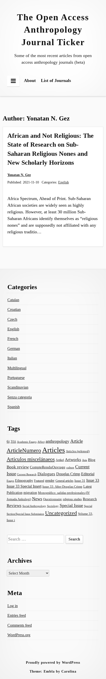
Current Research (26, 474)
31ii (13, 441)
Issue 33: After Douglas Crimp (62, 486)
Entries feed (16, 615)
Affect (41, 441)
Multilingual (16, 368)
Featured (39, 480)
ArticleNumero (24, 450)
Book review (18, 467)
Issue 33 (92, 480)
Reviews (14, 505)
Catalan (13, 300)
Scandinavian (17, 387)
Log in (12, 606)
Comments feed (19, 625)
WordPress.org (18, 635)
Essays (10, 480)
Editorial (87, 474)
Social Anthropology (34, 505)
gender (49, 480)
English (63, 182)
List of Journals (56, 80)
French (12, 339)
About (30, 80)
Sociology (53, 505)
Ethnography (24, 480)
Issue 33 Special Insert (24, 486)
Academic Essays (26, 441)
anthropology (57, 441)
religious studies (72, 499)
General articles (64, 480)
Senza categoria (19, 397)
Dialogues (46, 474)
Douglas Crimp (68, 474)
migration (30, 493)
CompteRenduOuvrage (47, 467)
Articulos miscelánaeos (31, 459)
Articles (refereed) (77, 451)
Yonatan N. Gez (19, 175)
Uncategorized (61, 513)
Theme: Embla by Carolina (53, 671)
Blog (91, 460)
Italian (12, 358)
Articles (53, 450)
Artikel (60, 460)
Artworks (73, 459)
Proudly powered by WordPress (53, 662)
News (37, 498)
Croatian (14, 309)
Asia (84, 460)
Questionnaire (52, 499)
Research (90, 499)
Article (76, 441)
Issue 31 (79, 480)
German (13, 348)
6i (8, 441)
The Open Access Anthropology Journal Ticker (53, 29)
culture (70, 467)
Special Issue (71, 505)
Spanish (13, 407)
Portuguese (16, 378)
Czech (12, 319)
